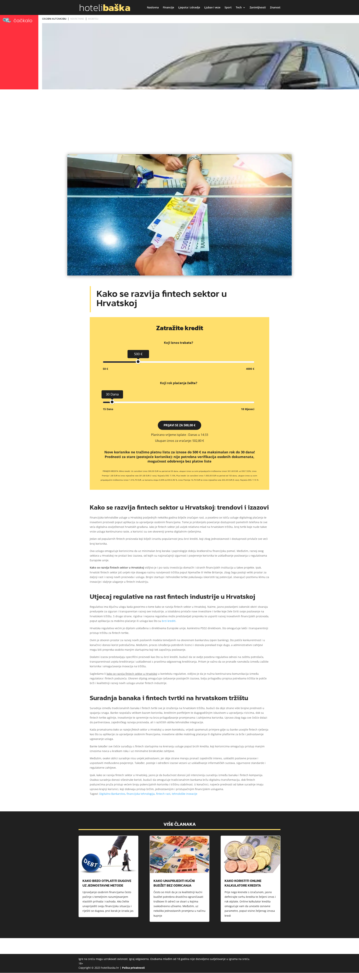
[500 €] (138, 361)
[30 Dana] (112, 402)
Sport (228, 7)
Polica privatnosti (133, 967)
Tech (239, 7)
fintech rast (163, 793)
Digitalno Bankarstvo (112, 793)
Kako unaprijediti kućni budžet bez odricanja (174, 883)
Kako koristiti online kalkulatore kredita (243, 883)
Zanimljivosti (258, 7)
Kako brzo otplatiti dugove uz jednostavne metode (106, 883)
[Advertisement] (179, 119)
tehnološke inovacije (184, 793)
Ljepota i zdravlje (189, 7)
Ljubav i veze (212, 7)
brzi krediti (169, 621)
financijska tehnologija (141, 793)
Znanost (275, 7)
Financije (168, 7)
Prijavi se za (179, 425)
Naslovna (153, 7)
